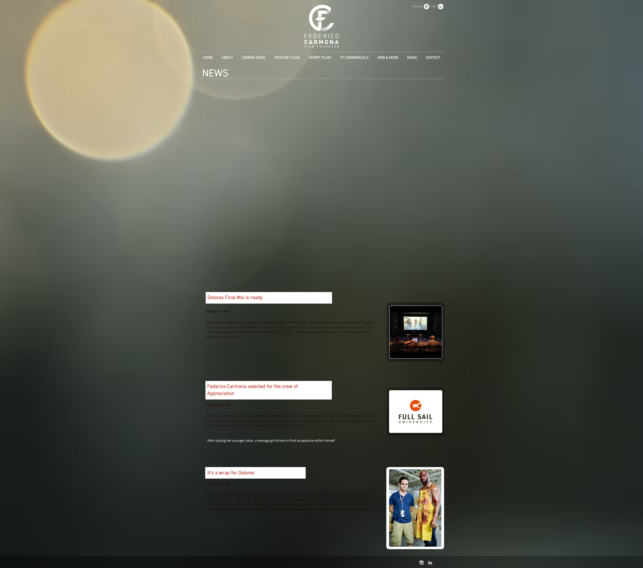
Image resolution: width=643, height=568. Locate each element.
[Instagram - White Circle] (426, 6)
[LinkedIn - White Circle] (440, 6)
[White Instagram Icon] (421, 562)
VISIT (433, 6)
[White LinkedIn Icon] (430, 562)
